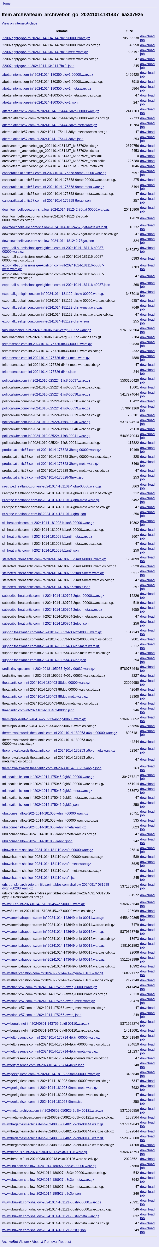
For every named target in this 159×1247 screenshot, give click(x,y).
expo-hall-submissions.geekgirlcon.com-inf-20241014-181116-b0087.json (56, 285)
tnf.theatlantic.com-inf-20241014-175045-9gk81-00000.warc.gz (48, 777)
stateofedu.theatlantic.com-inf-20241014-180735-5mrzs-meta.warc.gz (53, 573)
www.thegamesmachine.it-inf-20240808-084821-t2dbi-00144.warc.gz (53, 1124)
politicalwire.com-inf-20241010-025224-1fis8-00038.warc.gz (46, 394)
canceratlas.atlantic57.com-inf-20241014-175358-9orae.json (46, 200)
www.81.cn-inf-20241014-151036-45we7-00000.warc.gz (43, 904)
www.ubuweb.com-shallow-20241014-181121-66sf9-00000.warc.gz (51, 1202)
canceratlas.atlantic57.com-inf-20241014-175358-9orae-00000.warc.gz (54, 173)
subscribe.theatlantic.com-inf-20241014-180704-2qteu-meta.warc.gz (52, 609)
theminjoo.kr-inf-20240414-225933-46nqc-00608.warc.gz (44, 719)
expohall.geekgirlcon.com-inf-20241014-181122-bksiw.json (45, 321)
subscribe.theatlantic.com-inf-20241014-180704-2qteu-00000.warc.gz (53, 595)
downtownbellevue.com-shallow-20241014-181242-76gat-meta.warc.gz (54, 227)
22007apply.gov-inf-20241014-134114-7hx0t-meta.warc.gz (45, 52)
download (147, 36)
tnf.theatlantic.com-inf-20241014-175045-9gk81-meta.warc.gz (47, 791)
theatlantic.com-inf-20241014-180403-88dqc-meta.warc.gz (45, 696)
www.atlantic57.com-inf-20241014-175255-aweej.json (41, 1015)
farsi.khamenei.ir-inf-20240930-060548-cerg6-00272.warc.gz (46, 330)
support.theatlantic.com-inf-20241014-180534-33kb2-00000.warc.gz (52, 632)
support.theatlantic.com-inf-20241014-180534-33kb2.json (44, 660)
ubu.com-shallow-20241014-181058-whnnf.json (37, 841)
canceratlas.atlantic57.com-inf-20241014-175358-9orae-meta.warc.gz (53, 187)
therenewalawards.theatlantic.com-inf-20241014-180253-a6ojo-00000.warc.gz (59, 733)
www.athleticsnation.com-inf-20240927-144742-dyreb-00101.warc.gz (52, 973)
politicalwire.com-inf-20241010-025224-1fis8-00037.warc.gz (46, 380)
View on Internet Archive (19, 23)
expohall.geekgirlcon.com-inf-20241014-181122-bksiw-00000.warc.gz (53, 294)
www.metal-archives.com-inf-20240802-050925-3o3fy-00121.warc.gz (52, 1110)
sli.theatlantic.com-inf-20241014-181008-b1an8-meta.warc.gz (47, 536)
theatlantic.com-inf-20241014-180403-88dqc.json (38, 710)
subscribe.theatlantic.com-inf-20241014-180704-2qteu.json (45, 623)
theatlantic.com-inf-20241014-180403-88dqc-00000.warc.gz (46, 682)
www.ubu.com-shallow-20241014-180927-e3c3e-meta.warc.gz (48, 1179)
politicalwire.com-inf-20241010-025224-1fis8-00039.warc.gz (46, 408)
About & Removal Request (51, 1241)
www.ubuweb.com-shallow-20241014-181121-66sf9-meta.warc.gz (50, 1216)
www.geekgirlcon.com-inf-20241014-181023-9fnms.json (43, 1101)
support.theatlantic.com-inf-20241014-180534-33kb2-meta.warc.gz (51, 646)
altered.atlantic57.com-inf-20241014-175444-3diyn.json (42, 139)
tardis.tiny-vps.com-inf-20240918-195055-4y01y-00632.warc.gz (48, 669)
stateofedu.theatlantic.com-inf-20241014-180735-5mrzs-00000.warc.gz (54, 559)
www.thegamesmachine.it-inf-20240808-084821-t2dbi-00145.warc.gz (53, 1138)
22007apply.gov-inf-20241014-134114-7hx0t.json (38, 66)
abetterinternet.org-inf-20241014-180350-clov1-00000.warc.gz (47, 74)
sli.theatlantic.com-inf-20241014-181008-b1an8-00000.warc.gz (48, 523)
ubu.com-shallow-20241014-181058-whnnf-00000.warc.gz (45, 813)
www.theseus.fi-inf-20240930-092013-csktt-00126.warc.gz (44, 1152)
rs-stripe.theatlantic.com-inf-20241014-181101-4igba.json (44, 514)
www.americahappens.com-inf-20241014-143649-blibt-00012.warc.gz (53, 931)
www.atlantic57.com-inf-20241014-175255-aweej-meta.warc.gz (48, 1001)
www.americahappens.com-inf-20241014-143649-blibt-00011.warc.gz (53, 918)
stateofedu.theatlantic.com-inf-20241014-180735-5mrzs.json (46, 587)
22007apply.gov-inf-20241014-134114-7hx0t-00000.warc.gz (46, 38)
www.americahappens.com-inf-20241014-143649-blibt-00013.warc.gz (53, 945)
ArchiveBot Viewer (15, 1241)
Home (6, 3)
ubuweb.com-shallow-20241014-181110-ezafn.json (39, 877)
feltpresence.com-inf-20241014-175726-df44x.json (39, 372)
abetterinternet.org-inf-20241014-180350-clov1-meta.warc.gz (46, 88)
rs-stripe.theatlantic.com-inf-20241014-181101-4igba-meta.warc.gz (50, 500)
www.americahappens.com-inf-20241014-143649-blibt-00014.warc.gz (53, 959)
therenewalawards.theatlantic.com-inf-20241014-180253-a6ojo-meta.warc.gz (58, 750)
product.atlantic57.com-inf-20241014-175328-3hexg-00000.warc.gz (51, 450)
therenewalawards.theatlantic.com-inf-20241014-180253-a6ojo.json (51, 768)
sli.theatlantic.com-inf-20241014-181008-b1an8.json (40, 550)
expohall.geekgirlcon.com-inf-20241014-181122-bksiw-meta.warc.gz (52, 307)
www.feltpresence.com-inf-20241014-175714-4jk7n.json (43, 1065)
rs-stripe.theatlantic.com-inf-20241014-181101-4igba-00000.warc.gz (51, 486)
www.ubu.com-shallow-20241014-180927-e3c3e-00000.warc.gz (49, 1166)
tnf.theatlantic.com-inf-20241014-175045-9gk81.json (40, 804)
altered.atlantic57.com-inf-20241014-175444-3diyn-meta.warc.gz (49, 125)
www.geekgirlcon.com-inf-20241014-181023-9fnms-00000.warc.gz (51, 1074)
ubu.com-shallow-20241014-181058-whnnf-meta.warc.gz (44, 827)
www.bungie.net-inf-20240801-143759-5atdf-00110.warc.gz (45, 1023)
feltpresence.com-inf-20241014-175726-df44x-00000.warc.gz (47, 344)
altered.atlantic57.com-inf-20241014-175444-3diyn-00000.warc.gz (50, 111)
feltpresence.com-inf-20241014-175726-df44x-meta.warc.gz (46, 358)
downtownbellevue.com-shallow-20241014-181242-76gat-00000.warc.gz (56, 209)
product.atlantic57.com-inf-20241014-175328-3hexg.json (43, 477)
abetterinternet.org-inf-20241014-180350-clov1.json (40, 102)
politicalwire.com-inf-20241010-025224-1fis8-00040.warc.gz (46, 422)
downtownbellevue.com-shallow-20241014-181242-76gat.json (48, 241)
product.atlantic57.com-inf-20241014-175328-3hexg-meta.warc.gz (50, 463)
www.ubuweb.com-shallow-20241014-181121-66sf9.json (44, 1230)
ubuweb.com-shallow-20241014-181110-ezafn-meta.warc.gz (46, 864)
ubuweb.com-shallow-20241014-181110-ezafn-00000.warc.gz (47, 850)
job (142, 40)
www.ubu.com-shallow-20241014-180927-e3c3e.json (41, 1193)
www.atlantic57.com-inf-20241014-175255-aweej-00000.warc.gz (49, 987)
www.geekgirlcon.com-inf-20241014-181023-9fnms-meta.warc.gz (50, 1087)
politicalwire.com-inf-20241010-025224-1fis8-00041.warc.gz (46, 436)
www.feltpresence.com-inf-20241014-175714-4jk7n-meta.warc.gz (50, 1051)
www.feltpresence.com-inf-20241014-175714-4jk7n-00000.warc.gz (51, 1037)
